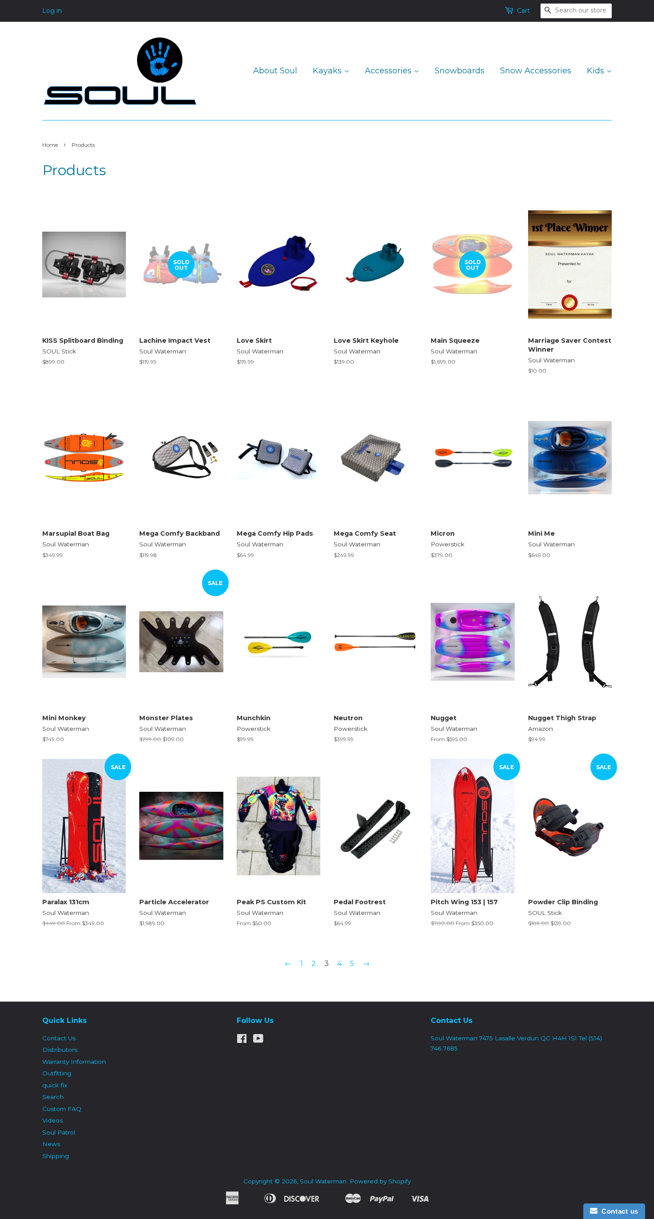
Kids (596, 71)
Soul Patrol (58, 1132)
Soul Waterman (323, 1181)
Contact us (617, 1211)
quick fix (54, 1085)
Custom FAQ (61, 1108)
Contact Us (59, 1038)
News (51, 1143)
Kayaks (328, 71)
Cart (523, 11)
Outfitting (56, 1073)
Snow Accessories (535, 71)
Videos (52, 1120)
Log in (52, 11)
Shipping (55, 1155)
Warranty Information (74, 1061)
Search (53, 1096)
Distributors (59, 1049)
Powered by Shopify (380, 1181)
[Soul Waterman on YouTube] (258, 1040)
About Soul (275, 71)
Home (50, 144)
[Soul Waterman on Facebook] (242, 1040)
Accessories (389, 71)
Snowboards (459, 71)
